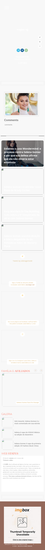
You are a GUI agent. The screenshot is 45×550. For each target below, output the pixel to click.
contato (11, 458)
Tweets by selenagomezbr (22, 261)
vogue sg (22, 29)
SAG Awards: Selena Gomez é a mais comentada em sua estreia (27, 422)
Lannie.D (37, 544)
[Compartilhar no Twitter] (18, 50)
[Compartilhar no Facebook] (22, 50)
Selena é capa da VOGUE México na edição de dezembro (27, 433)
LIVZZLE (30, 544)
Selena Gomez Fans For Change (28, 403)
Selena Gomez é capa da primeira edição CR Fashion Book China (27, 444)
